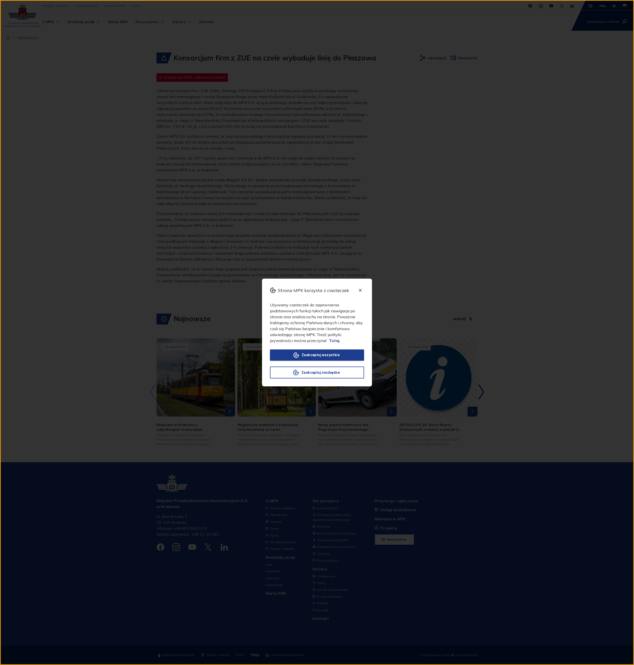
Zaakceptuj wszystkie (321, 355)
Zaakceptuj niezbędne (320, 372)
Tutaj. (334, 340)
